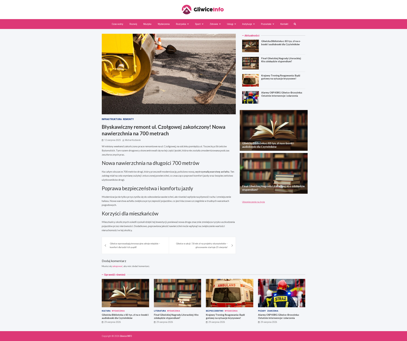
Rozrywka (181, 24)
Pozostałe (266, 24)
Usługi (230, 24)
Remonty (128, 119)
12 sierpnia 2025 (112, 140)
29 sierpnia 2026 (112, 322)
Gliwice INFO (126, 336)
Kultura (106, 311)
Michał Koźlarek (133, 140)
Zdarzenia (272, 311)
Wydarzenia (164, 24)
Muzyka (147, 24)
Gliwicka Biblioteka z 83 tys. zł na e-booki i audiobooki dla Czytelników (281, 43)
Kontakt (284, 24)
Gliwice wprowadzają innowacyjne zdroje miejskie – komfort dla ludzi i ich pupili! (135, 245)
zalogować (117, 266)
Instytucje (247, 24)
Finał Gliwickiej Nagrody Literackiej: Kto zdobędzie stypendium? (281, 60)
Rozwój (133, 24)
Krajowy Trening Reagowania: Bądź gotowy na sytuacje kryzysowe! (280, 77)
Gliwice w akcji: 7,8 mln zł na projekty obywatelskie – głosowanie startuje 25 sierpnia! (202, 245)
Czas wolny (117, 24)
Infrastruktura (112, 119)
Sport (198, 24)
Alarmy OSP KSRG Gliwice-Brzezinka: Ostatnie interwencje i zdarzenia (281, 94)
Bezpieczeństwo (214, 311)
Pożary (262, 311)
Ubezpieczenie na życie (253, 201)
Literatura (160, 311)
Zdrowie (214, 24)
